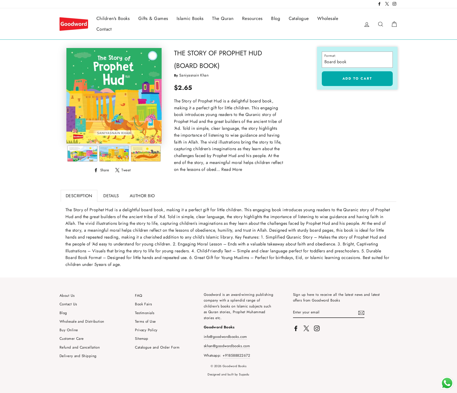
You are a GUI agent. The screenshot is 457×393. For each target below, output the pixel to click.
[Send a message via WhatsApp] (447, 383)
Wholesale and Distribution (82, 321)
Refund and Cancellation (80, 347)
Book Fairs (143, 304)
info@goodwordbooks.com (225, 336)
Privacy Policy (146, 330)
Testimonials (144, 313)
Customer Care (72, 338)
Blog (275, 18)
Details (111, 196)
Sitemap (141, 338)
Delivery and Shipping (78, 356)
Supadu (244, 374)
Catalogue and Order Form (157, 347)
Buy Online (69, 330)
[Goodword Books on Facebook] (296, 328)
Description (79, 196)
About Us (67, 295)
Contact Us (68, 304)
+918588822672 (236, 355)
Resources (252, 18)
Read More (231, 169)
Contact (104, 29)
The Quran (222, 18)
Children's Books (113, 18)
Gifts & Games (153, 18)
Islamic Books (190, 18)
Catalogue (299, 18)
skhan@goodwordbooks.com (227, 346)
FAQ (138, 295)
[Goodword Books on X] (306, 328)
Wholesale (327, 18)
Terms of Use (145, 321)
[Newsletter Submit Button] (361, 312)
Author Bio (142, 196)
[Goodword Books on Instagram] (317, 328)
